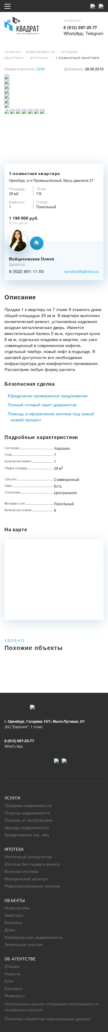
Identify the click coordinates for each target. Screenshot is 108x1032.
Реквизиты (14, 995)
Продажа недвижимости (28, 805)
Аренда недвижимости (26, 827)
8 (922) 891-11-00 (26, 271)
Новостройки (17, 908)
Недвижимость (41, 52)
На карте (15, 529)
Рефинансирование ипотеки (32, 886)
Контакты (13, 988)
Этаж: (41, 188)
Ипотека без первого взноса (32, 864)
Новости (12, 974)
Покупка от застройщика (28, 820)
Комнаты (13, 922)
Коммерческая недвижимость (33, 937)
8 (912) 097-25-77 (80, 27)
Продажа (70, 52)
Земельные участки (23, 944)
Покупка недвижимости (27, 813)
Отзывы (12, 966)
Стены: (42, 201)
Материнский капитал (25, 879)
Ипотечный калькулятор (28, 856)
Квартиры (14, 58)
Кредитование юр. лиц (26, 835)
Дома (9, 930)
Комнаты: (17, 201)
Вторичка (39, 58)
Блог (9, 981)
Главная (12, 52)
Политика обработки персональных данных (47, 1019)
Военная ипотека (21, 871)
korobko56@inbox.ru (82, 271)
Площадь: (17, 188)
